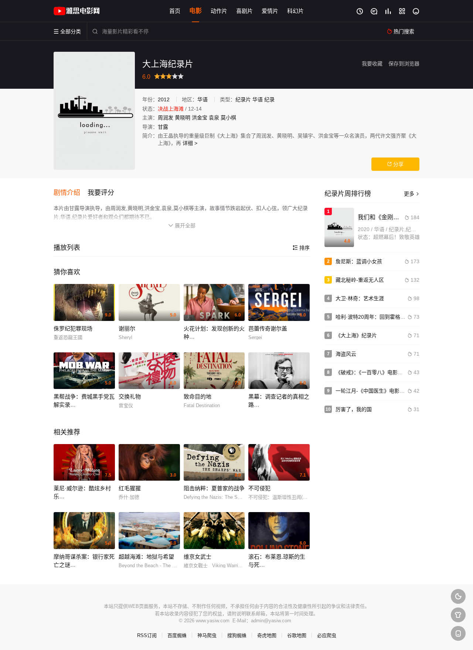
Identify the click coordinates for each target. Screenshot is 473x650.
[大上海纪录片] (94, 111)
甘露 (163, 127)
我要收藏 (372, 64)
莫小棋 (228, 118)
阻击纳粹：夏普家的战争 (214, 488)
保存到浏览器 (403, 64)
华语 (202, 99)
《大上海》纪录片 (356, 335)
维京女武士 (197, 556)
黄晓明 (182, 118)
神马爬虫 (207, 635)
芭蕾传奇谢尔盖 (267, 328)
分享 (395, 164)
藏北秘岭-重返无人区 (360, 280)
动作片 (219, 11)
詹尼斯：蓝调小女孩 (359, 261)
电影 (195, 10)
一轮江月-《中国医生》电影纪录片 (375, 391)
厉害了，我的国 (354, 409)
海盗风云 (346, 354)
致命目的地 (197, 396)
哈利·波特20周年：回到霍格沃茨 (373, 317)
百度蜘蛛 (177, 635)
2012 (164, 99)
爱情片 (270, 11)
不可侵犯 (259, 488)
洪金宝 (199, 118)
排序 (301, 248)
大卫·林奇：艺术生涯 (360, 298)
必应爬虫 (326, 635)
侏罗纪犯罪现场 (73, 328)
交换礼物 (130, 396)
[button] (71, 193)
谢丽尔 (127, 328)
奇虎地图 (266, 635)
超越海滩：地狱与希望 (146, 556)
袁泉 (214, 118)
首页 (174, 11)
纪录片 (243, 99)
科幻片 (295, 11)
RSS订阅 (147, 635)
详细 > (190, 143)
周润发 (165, 118)
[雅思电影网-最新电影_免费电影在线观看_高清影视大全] (78, 11)
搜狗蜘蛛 (236, 635)
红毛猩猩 (130, 488)
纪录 (269, 99)
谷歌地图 (296, 635)
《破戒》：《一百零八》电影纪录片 (374, 372)
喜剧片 (244, 11)
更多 (411, 194)
